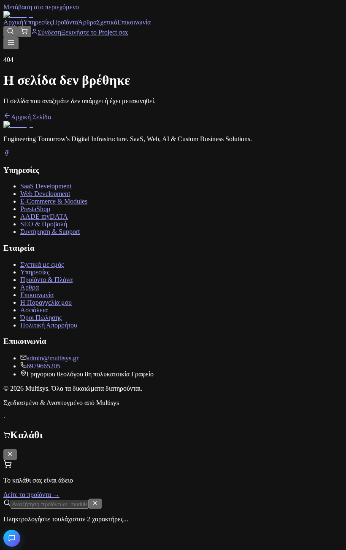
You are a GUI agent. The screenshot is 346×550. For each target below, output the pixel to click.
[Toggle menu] (11, 43)
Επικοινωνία (134, 22)
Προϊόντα (65, 22)
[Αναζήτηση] (10, 31)
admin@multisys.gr (52, 358)
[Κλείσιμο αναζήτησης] (95, 504)
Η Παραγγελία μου (46, 302)
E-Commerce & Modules (53, 201)
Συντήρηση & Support (50, 231)
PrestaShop (35, 208)
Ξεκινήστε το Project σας (94, 32)
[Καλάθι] (24, 31)
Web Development (45, 193)
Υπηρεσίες (37, 22)
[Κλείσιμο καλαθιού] (10, 454)
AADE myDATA (44, 216)
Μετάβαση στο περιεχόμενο (41, 7)
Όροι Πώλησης (41, 317)
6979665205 (43, 366)
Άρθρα (87, 22)
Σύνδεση (49, 32)
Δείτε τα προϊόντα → (31, 494)
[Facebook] (6, 153)
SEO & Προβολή (43, 224)
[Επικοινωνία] (11, 538)
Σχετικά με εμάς (42, 264)
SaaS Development (45, 186)
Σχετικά (107, 22)
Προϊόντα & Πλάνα (46, 279)
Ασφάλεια (34, 310)
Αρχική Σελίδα (31, 117)
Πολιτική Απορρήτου (48, 325)
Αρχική (13, 22)
